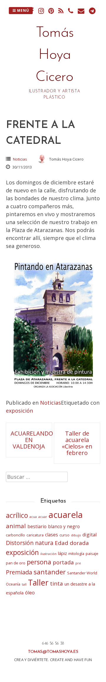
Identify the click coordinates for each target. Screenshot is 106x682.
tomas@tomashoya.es (53, 652)
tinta (56, 583)
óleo (30, 592)
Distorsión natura (29, 543)
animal (16, 526)
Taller (38, 582)
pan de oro (15, 563)
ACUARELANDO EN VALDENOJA (32, 439)
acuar (42, 517)
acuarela (66, 515)
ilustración (48, 554)
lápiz (62, 553)
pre (78, 563)
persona (39, 562)
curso (64, 535)
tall (24, 584)
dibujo (76, 535)
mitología (76, 553)
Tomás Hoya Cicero (55, 55)
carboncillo (15, 535)
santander (50, 571)
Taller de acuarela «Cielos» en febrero (77, 443)
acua (33, 517)
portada (63, 562)
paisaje (92, 553)
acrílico (17, 515)
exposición (19, 410)
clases (51, 535)
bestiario (37, 526)
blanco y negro (64, 526)
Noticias (20, 159)
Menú (22, 10)
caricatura (35, 535)
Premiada (19, 572)
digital (89, 534)
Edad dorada (72, 543)
